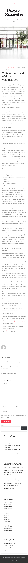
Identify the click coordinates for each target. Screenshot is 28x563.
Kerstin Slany (12, 67)
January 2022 (8, 525)
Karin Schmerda (7, 483)
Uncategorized (8, 550)
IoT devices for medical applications (15, 467)
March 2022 (7, 521)
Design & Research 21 (14, 12)
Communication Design (10, 543)
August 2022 (8, 512)
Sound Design (8, 548)
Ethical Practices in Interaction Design (10, 361)
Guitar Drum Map (16, 488)
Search (2, 425)
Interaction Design (21, 67)
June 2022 (7, 515)
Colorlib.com (14, 560)
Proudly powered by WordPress (10, 557)
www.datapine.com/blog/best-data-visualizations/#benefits (13, 321)
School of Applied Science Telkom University (13, 477)
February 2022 (8, 523)
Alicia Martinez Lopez (8, 470)
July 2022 (7, 513)
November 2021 (8, 528)
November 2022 (8, 508)
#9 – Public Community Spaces (8, 373)
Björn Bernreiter (7, 488)
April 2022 (7, 519)
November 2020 (8, 530)
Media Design (8, 547)
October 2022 (8, 510)
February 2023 (8, 502)
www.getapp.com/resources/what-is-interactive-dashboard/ (13, 330)
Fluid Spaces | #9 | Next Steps (11, 440)
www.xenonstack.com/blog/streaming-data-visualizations (13, 311)
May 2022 (7, 517)
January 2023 (8, 504)
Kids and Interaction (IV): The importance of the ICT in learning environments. (13, 472)
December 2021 (8, 526)
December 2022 (8, 506)
